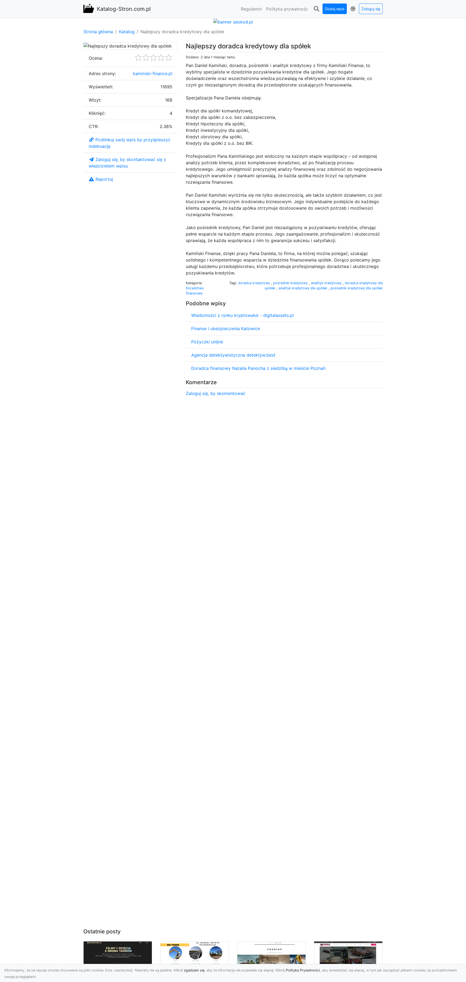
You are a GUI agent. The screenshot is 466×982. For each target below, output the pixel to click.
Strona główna (98, 31)
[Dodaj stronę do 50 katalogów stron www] (233, 21)
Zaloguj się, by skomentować (215, 393)
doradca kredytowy (254, 283)
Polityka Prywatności (303, 970)
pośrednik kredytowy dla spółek (356, 288)
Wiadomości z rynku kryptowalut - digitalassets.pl (242, 315)
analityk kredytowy (327, 283)
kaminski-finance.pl (152, 73)
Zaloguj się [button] (370, 8)
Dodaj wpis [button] (334, 8)
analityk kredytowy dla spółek (303, 288)
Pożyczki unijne (207, 341)
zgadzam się (194, 970)
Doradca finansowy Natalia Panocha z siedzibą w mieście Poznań (258, 368)
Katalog (127, 31)
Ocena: (96, 58)
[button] (316, 9)
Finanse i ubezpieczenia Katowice (225, 328)
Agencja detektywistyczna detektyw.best (233, 355)
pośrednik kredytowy (291, 283)
